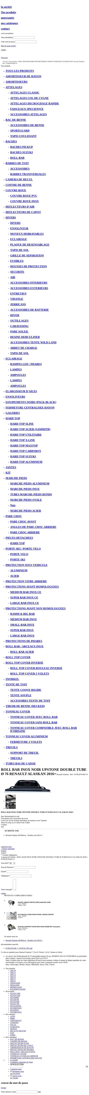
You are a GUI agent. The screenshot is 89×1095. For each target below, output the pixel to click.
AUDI (12, 1016)
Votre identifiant (7, 37)
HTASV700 (14, 1004)
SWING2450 (15, 983)
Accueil (5, 61)
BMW (12, 1018)
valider (3, 50)
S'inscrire (4, 58)
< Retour (4, 849)
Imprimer (11, 849)
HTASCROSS (15, 1006)
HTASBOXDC (16, 1008)
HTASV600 (14, 1002)
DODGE (13, 1029)
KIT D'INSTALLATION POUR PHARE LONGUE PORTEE (36, 914)
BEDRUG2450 (16, 987)
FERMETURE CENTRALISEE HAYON (26, 1058)
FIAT (12, 1033)
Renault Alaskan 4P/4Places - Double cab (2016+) (24, 835)
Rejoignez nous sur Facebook (17, 1072)
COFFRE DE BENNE (18, 1041)
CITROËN (14, 1023)
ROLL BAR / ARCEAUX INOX (22, 1052)
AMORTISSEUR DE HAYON (22, 1048)
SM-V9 (13, 970)
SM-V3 (13, 977)
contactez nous (6, 847)
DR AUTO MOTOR (18, 1031)
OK (39, 1092)
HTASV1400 (15, 993)
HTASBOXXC (16, 1012)
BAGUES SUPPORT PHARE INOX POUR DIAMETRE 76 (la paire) (39, 927)
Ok (87, 1066)
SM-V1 (13, 973)
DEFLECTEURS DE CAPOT (21, 1046)
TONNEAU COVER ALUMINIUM (24, 1056)
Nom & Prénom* (7, 867)
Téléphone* (5, 876)
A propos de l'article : (8, 857)
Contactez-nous (16, 1069)
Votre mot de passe (8, 42)
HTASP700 (14, 1000)
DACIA (13, 1025)
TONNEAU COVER (18, 1054)
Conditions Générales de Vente (21, 1062)
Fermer (3, 851)
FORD (12, 1035)
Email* (3, 872)
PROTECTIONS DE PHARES (22, 1050)
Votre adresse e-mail (8, 1092)
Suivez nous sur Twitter (15, 1077)
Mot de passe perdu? (8, 46)
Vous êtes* (5, 863)
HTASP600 (14, 998)
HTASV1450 (15, 995)
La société (14, 1060)
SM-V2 (13, 975)
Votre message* (6, 889)
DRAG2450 (14, 985)
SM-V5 (13, 981)
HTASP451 (14, 1010)
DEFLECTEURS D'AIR (19, 1043)
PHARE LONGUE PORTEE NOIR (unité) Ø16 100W (34, 902)
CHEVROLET (16, 1020)
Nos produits (13, 61)
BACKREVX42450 (17, 989)
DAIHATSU (15, 1027)
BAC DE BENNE (17, 1039)
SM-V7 (13, 979)
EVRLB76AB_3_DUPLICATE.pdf (19, 948)
